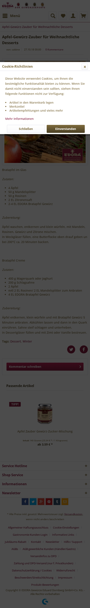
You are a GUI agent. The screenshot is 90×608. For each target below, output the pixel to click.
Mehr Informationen (19, 119)
